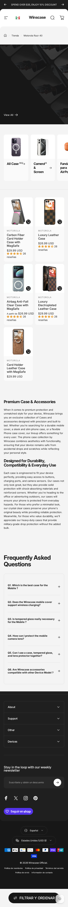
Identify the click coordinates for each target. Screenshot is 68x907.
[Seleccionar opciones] (28, 222)
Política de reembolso (13, 868)
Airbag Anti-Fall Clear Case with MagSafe (17, 305)
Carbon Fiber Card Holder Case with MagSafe (16, 240)
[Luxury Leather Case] (49, 211)
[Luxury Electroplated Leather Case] (49, 278)
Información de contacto (42, 873)
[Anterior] (5, 4)
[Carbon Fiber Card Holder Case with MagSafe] (18, 211)
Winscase (37, 17)
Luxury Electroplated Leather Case (47, 305)
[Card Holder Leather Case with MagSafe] (18, 341)
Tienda (15, 35)
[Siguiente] (63, 4)
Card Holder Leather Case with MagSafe (16, 368)
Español (18, 18)
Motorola (13, 230)
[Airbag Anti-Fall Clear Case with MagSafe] (18, 278)
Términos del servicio (54, 868)
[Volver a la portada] (5, 35)
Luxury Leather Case (48, 236)
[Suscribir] (57, 782)
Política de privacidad (34, 868)
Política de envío (22, 873)
